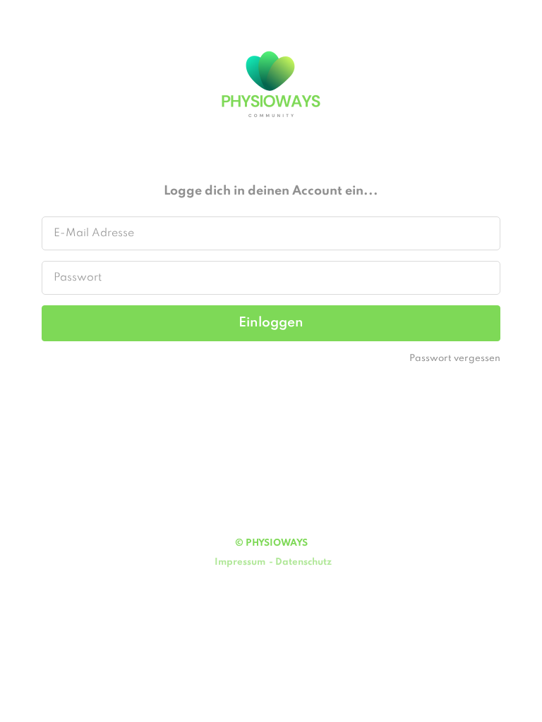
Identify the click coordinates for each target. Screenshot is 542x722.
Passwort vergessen (454, 358)
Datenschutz (303, 562)
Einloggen (271, 322)
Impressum (240, 562)
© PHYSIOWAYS (271, 543)
